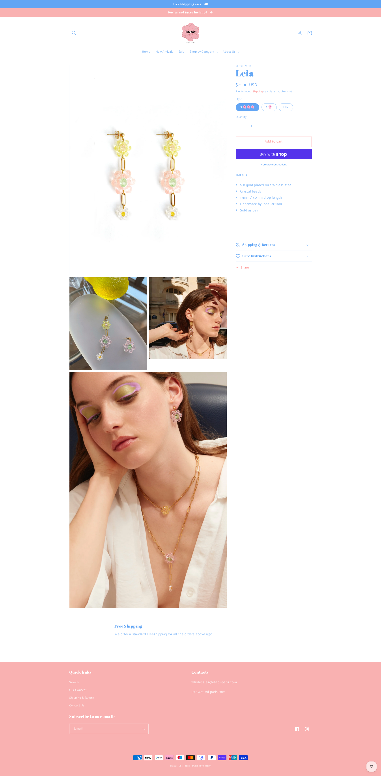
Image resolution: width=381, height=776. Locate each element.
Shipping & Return (81, 697)
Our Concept (78, 690)
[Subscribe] (143, 729)
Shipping (258, 91)
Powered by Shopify (201, 766)
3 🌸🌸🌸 (247, 107)
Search (74, 682)
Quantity (241, 117)
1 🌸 (269, 107)
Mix (285, 107)
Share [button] (245, 267)
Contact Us (76, 705)
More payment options (274, 165)
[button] (74, 33)
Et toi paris (184, 766)
